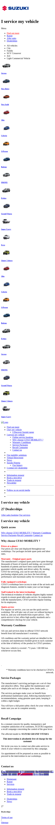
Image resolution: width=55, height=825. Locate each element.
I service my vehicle (16, 435)
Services (10, 784)
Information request (15, 475)
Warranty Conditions (21, 442)
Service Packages (20, 445)
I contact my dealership (17, 468)
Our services (24, 515)
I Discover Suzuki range (23, 432)
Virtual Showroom (15, 457)
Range (10, 36)
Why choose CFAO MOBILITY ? (27, 440)
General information (10, 772)
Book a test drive (14, 478)
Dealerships (12, 41)
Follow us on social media (18, 490)
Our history (17, 465)
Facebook (12, 774)
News (9, 460)
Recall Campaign (20, 447)
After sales (11, 38)
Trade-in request (14, 480)
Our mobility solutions (17, 455)
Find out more (13, 33)
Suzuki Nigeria (13, 463)
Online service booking (22, 437)
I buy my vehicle (14, 429)
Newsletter (11, 483)
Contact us (17, 450)
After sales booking (9, 515)
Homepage (11, 779)
